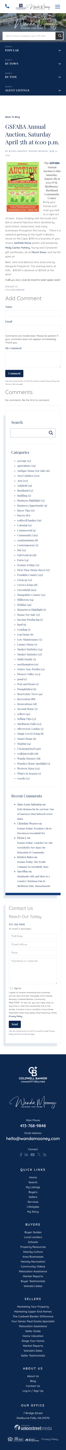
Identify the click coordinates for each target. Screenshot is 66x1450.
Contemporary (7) (27, 545)
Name (8, 307)
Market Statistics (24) (29, 649)
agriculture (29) (26, 466)
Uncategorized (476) (29, 749)
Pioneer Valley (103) (28, 674)
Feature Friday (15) (28, 565)
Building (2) (24, 495)
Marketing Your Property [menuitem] (33, 1306)
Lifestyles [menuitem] (33, 1206)
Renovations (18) (27, 704)
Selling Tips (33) (26, 719)
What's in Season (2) (29, 773)
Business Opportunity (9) (32, 505)
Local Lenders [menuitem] (33, 1237)
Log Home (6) (25, 634)
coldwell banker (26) (29, 520)
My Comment (13, 348)
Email (8, 321)
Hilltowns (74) (25, 600)
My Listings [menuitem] (33, 1187)
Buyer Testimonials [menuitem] (33, 1281)
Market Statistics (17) (29, 654)
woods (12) (23, 778)
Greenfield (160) (26, 590)
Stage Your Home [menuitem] (33, 1341)
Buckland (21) (25, 490)
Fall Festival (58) (26, 555)
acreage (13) (24, 461)
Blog (33, 1381)
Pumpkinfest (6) (26, 689)
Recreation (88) (26, 699)
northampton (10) (27, 664)
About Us (33, 1376)
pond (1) (22, 679)
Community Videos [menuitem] (33, 1266)
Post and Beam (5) (27, 684)
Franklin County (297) (30, 575)
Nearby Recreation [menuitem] (33, 1261)
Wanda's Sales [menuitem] (33, 1286)
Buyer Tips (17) (26, 510)
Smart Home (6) (26, 739)
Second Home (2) (27, 709)
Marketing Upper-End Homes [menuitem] (33, 1311)
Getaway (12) (24, 580)
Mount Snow (38, 252)
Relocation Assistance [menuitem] (33, 1271)
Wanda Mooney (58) (28, 758)
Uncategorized (15, 290)
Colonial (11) (24, 525)
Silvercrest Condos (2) (30, 729)
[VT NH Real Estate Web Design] (33, 1427)
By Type (11, 77)
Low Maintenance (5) (29, 639)
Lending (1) (23, 629)
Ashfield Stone (22, 243)
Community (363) (27, 535)
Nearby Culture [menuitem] (33, 1251)
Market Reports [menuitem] (33, 1276)
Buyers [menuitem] (33, 1192)
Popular (12, 50)
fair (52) (21, 550)
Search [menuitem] (33, 1182)
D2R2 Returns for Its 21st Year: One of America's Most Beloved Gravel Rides (35, 814)
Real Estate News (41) (29, 694)
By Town (11, 63)
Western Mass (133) (28, 768)
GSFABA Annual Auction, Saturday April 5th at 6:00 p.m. (32, 134)
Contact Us (33, 1386)
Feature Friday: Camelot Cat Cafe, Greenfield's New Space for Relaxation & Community (35, 847)
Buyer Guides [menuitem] (33, 1232)
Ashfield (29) (24, 485)
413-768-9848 (17, 924)
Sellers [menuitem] (33, 1197)
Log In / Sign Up (33, 1390)
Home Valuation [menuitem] (33, 1336)
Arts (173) (22, 481)
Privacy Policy (50, 381)
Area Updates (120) (28, 476)
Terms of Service (11, 384)
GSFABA (55, 163)
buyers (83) (23, 515)
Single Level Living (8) (30, 734)
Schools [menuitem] (33, 1242)
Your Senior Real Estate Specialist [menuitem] (32, 1321)
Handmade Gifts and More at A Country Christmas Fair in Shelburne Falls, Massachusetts (33, 881)
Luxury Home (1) (27, 644)
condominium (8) (27, 540)
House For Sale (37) (28, 615)
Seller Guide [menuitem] (33, 1331)
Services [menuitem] (33, 1201)
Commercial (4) (26, 530)
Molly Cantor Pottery (17, 247)
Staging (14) (24, 744)
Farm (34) (22, 560)
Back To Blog (12, 116)
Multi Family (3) (26, 659)
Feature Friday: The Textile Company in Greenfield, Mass (32, 864)
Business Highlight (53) (31, 500)
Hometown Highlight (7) (31, 610)
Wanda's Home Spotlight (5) (33, 763)
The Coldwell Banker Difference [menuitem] (33, 1316)
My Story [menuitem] (33, 1211)
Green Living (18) (27, 585)
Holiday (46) (24, 605)
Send (15, 1024)
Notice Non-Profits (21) (31, 669)
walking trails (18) (27, 753)
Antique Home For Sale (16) (33, 471)
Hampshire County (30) (31, 595)
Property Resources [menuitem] (33, 1247)
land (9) (21, 624)
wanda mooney (18, 151)
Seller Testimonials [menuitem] (33, 1355)
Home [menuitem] (33, 1177)
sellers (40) (23, 714)
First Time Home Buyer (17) (33, 570)
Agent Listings (17, 90)
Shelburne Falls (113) (29, 724)
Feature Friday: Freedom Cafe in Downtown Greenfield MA (34, 831)
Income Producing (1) (30, 619)
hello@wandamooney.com (33, 1136)
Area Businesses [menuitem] (33, 1256)
